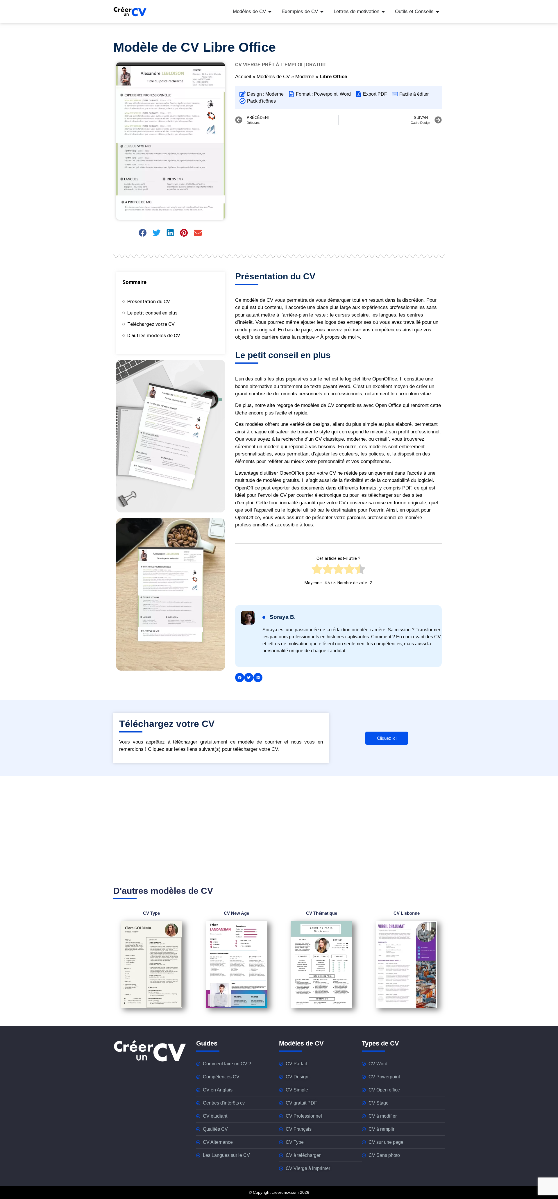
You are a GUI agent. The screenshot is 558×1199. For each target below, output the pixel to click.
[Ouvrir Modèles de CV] (269, 11)
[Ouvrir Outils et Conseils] (437, 11)
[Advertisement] (338, 171)
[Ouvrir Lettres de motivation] (383, 11)
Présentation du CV (148, 301)
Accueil (243, 76)
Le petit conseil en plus (152, 313)
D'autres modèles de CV (153, 335)
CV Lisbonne (407, 913)
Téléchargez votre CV (151, 324)
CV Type (151, 913)
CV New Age (236, 913)
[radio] (317, 571)
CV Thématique (321, 913)
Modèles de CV (273, 76)
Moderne (304, 76)
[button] (143, 233)
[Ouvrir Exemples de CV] (321, 11)
